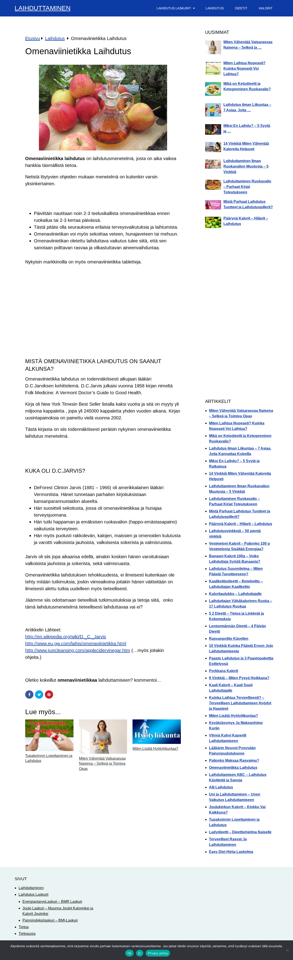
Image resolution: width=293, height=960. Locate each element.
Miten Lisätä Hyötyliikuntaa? (155, 749)
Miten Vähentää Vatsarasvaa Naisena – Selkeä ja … (247, 44)
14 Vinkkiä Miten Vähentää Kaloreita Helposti (246, 146)
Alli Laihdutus (221, 787)
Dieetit (241, 8)
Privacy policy (158, 953)
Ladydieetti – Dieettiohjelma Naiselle (240, 832)
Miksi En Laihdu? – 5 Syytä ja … (246, 128)
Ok (130, 953)
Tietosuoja (27, 934)
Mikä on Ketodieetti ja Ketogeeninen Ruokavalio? (247, 86)
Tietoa (24, 927)
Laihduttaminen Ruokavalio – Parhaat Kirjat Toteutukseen (247, 186)
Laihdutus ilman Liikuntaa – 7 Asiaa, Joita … (247, 107)
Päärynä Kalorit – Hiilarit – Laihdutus (245, 221)
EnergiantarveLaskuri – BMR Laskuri (52, 902)
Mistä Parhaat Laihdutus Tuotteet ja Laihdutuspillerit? (248, 204)
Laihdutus (215, 8)
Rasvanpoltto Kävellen (228, 639)
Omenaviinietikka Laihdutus (233, 768)
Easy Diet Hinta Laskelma (231, 852)
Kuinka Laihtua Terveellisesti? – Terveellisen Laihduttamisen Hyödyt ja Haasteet (240, 703)
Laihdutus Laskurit (174, 8)
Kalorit (266, 8)
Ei (139, 953)
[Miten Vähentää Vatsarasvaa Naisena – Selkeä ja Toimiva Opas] (103, 736)
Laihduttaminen (43, 8)
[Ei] (287, 950)
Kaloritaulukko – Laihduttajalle (235, 594)
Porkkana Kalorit (223, 671)
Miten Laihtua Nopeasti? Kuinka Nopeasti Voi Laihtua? (244, 68)
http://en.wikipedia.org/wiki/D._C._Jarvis (65, 636)
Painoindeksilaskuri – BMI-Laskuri (50, 920)
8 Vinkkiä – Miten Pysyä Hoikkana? (239, 678)
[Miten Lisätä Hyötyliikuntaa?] (157, 731)
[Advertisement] (103, 302)
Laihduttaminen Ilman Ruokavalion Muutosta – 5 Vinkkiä (246, 166)
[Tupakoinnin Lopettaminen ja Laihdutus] (49, 735)
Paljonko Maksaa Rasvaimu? (234, 760)
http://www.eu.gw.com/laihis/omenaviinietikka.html (75, 643)
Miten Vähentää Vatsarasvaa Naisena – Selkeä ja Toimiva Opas (102, 763)
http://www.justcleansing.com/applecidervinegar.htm (77, 650)
